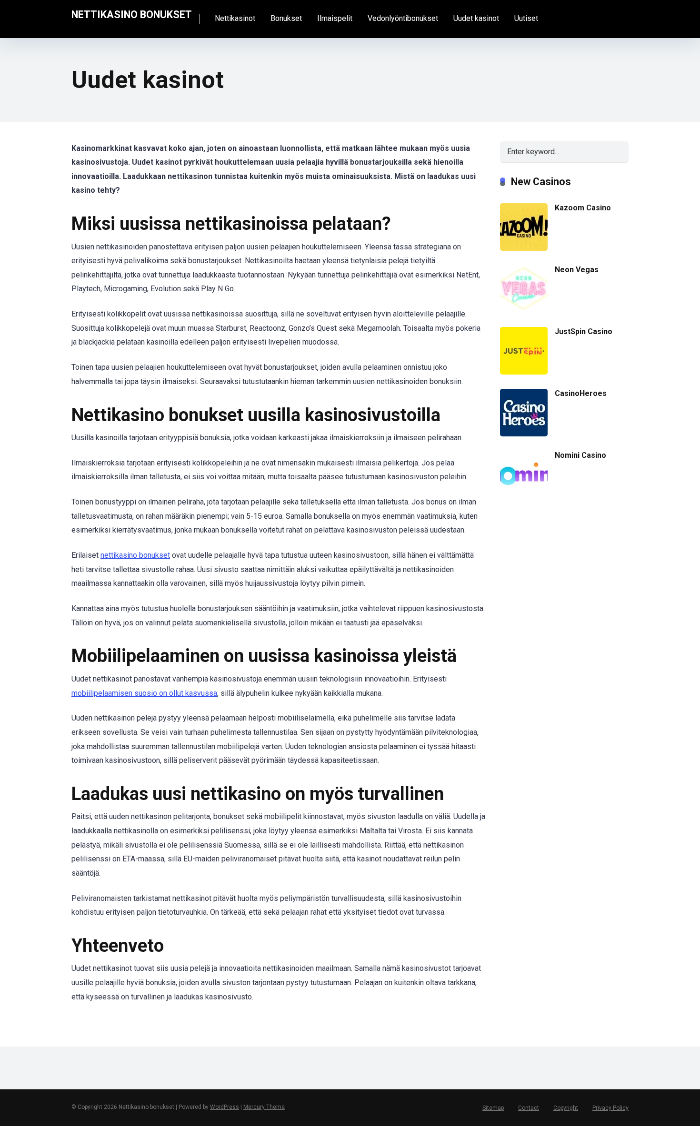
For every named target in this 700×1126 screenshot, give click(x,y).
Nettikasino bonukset (131, 14)
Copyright (565, 1108)
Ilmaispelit (334, 18)
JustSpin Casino (583, 331)
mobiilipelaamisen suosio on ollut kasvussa (144, 693)
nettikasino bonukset (135, 555)
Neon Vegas (577, 269)
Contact (528, 1108)
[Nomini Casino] (524, 495)
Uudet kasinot (476, 18)
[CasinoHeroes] (524, 433)
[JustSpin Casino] (524, 371)
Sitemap (493, 1108)
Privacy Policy (610, 1108)
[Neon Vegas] (524, 309)
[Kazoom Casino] (524, 248)
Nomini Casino (580, 455)
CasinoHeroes (581, 393)
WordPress (224, 1107)
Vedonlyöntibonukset (403, 18)
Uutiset (526, 18)
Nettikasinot (235, 18)
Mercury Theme (264, 1107)
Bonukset (286, 18)
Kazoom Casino (583, 207)
